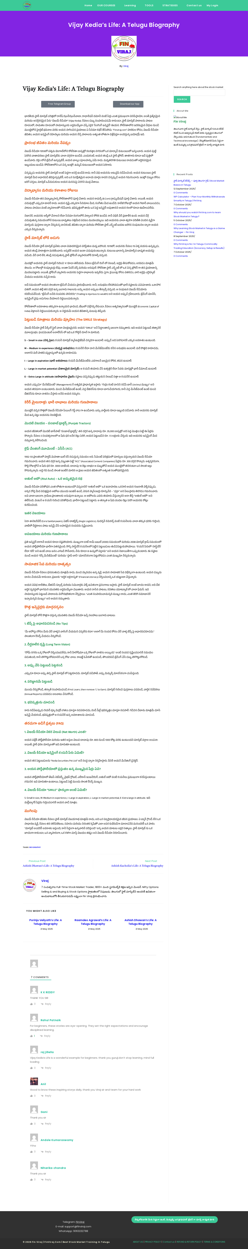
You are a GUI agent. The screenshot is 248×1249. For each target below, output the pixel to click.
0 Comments (181, 192)
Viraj (125, 66)
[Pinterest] (174, 164)
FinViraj (80, 1222)
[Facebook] (174, 152)
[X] (174, 148)
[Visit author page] (29, 885)
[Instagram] (174, 156)
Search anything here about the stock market (198, 87)
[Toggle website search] (224, 5)
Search (182, 99)
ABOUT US (138, 1241)
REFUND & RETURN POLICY (189, 1241)
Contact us (169, 1241)
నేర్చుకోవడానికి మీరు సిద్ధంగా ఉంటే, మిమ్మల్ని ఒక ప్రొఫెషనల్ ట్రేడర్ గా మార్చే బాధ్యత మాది (174, 1219)
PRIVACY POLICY (153, 1241)
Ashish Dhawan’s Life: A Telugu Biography (141, 922)
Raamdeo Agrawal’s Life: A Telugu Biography (93, 922)
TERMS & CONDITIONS (214, 1241)
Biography (35, 847)
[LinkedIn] (174, 160)
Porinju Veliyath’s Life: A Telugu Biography (45, 922)
